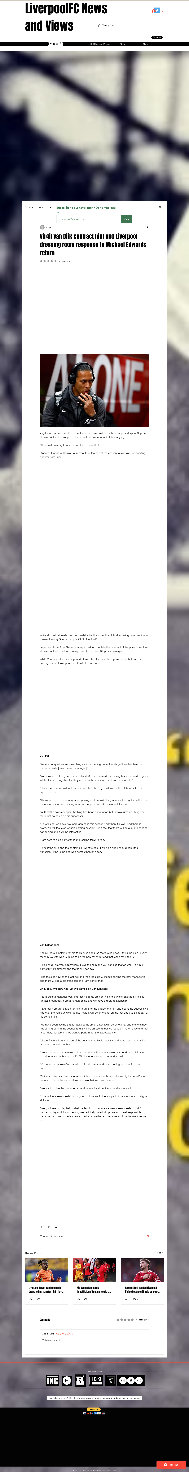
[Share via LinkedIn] (55, 973)
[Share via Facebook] (41, 973)
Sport (41, 207)
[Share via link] (63, 973)
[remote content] (94, 290)
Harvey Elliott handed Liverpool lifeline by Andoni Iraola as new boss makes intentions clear (141, 1036)
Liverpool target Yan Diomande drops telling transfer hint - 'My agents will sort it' (45, 1036)
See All (160, 998)
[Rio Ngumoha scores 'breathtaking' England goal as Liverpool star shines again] (94, 1016)
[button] (160, 207)
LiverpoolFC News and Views (66, 17)
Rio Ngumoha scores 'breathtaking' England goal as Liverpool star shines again (93, 1036)
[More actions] (147, 227)
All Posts (29, 207)
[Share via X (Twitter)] (48, 973)
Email (59, 212)
